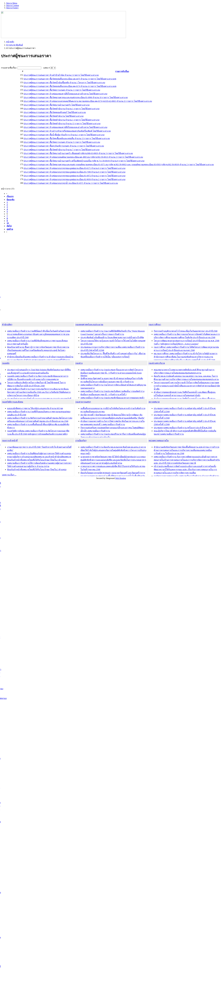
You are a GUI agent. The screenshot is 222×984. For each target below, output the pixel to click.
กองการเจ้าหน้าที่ (10, 440)
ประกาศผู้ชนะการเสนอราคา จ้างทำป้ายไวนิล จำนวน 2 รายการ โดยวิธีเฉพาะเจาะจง (61, 75)
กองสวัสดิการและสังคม (12, 402)
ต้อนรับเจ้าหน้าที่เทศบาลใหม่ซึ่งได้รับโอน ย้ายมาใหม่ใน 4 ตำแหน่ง (36, 460)
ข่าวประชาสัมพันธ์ (14, 45)
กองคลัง (5, 363)
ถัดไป (9, 226)
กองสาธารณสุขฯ (83, 402)
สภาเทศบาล (154, 402)
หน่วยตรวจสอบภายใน (159, 440)
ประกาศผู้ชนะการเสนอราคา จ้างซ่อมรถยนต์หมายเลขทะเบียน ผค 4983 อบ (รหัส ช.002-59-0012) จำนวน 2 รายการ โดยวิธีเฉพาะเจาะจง (83, 157)
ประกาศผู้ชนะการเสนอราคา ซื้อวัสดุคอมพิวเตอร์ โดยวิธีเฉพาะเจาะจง (55, 112)
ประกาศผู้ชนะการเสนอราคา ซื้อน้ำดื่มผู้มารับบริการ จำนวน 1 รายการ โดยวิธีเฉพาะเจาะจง (64, 135)
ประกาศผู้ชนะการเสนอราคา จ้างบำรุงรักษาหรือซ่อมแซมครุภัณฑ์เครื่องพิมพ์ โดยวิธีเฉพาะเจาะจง (67, 131)
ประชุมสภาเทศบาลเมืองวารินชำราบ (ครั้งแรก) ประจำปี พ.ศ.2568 (183, 428)
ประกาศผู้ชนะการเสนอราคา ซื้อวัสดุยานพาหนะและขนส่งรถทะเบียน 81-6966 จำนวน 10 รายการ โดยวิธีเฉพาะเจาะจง (76, 97)
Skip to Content (12, 5)
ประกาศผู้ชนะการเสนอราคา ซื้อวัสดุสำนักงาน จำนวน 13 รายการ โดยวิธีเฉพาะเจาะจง (62, 123)
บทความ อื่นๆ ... (9, 475)
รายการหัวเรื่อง (122, 71)
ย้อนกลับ (10, 199)
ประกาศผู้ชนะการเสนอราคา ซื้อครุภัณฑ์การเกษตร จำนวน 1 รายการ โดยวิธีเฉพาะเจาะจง (64, 146)
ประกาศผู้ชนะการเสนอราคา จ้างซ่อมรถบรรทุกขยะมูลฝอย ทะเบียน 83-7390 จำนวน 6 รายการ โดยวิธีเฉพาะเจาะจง (74, 172)
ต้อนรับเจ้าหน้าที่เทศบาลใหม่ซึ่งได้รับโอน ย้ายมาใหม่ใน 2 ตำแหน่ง (36, 469)
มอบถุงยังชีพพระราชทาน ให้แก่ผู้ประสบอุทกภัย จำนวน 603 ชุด (35, 408)
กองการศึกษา (155, 324)
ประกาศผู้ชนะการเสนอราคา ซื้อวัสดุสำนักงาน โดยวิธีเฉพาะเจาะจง (54, 116)
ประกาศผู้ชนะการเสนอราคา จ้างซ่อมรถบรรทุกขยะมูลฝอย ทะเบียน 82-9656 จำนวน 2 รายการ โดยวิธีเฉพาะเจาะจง (74, 179)
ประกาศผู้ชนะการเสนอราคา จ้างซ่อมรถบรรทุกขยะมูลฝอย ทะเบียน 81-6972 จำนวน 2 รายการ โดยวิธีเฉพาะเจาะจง (74, 176)
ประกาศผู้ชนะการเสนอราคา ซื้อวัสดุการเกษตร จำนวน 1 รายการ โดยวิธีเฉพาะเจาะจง (62, 90)
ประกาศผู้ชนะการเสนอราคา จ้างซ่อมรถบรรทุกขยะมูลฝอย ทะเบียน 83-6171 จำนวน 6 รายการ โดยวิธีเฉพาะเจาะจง (74, 168)
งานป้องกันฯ (80, 440)
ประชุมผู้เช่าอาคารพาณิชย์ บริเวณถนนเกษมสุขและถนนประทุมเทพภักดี (39, 399)
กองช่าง (79, 363)
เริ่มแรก (10, 196)
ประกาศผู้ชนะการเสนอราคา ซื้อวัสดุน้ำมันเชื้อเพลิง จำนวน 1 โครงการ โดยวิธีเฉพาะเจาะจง (64, 82)
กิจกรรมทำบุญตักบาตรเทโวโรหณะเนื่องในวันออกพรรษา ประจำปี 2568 (185, 331)
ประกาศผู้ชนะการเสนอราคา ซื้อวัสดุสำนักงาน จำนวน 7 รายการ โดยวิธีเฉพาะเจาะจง (61, 150)
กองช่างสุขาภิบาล (157, 363)
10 (8, 223)
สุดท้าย (10, 229)
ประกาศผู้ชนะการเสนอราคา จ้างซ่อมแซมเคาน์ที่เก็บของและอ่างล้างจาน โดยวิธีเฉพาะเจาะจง (65, 94)
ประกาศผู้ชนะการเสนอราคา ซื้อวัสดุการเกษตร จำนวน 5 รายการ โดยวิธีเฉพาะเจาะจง (62, 142)
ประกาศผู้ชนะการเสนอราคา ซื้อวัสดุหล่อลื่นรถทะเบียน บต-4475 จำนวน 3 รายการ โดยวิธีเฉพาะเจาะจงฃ (70, 79)
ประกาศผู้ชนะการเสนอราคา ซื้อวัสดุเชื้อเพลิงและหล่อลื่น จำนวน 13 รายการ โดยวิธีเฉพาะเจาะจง (67, 138)
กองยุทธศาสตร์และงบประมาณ (89, 324)
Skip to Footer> (12, 8)
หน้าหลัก (10, 42)
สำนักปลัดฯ (7, 324)
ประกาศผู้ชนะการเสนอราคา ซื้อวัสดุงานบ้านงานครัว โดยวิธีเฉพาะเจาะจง (57, 105)
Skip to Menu (11, 3)
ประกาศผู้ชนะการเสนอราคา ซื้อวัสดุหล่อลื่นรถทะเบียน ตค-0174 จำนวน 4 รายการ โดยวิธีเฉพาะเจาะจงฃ (70, 86)
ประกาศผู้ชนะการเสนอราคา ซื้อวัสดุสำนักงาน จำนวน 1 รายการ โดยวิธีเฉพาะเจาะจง (61, 109)
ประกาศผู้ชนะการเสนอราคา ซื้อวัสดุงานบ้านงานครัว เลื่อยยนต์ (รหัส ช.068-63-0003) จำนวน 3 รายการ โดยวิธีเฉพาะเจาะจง (78, 153)
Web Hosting (120, 478)
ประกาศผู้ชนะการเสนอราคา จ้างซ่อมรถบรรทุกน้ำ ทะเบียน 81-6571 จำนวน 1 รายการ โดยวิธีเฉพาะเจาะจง (71, 183)
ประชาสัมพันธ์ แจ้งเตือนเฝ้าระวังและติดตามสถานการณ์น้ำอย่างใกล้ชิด (112, 337)
